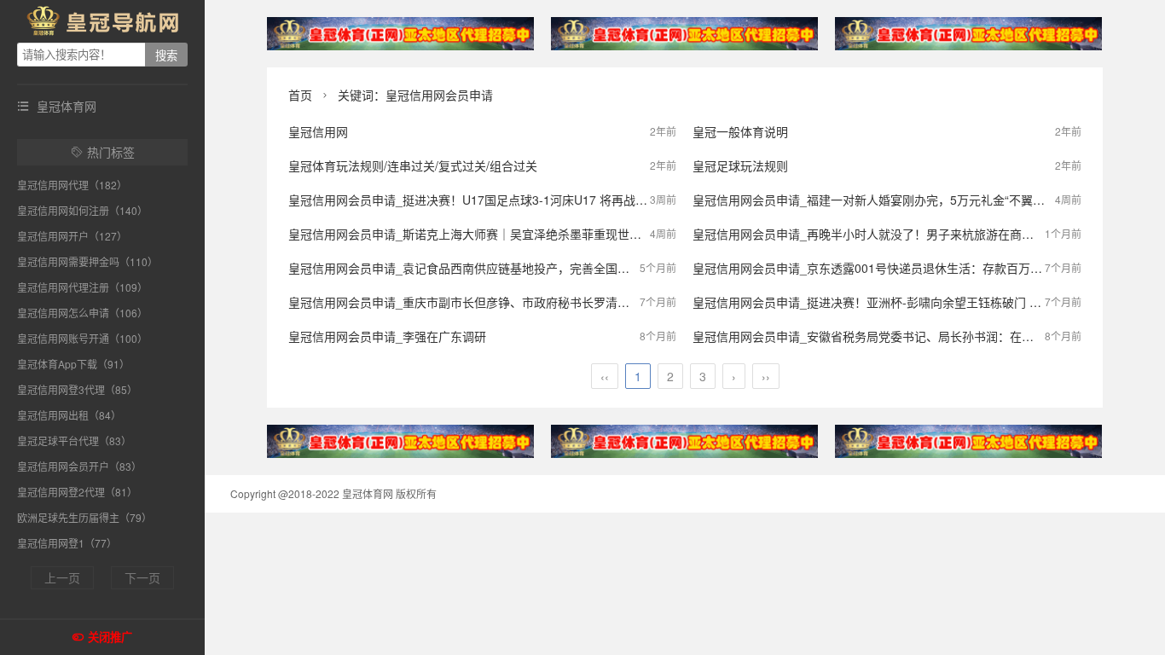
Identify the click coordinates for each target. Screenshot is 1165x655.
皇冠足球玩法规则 (740, 165)
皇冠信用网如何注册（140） (82, 210)
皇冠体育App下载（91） (73, 363)
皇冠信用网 (318, 131)
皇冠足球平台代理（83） (74, 440)
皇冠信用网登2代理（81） (77, 491)
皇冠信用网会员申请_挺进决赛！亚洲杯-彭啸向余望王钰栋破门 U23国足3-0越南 (905, 301)
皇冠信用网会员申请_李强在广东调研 (387, 336)
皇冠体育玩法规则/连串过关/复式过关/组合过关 (412, 165)
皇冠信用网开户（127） (72, 236)
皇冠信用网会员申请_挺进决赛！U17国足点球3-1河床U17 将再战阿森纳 (479, 199)
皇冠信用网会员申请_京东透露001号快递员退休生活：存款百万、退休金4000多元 (911, 267)
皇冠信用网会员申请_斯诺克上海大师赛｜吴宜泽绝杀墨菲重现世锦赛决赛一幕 (494, 233)
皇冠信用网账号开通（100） (82, 338)
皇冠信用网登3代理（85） (77, 389)
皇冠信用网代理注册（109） (82, 287)
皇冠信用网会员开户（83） (79, 466)
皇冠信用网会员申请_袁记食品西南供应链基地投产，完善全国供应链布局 (482, 267)
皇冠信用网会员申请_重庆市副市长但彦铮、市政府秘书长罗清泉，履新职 (482, 301)
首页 (300, 94)
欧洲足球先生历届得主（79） (84, 517)
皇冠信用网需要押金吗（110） (87, 261)
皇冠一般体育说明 (740, 131)
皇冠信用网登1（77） (67, 543)
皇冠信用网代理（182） (72, 184)
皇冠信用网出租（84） (69, 415)
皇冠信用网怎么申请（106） (82, 312)
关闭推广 (110, 637)
